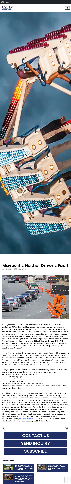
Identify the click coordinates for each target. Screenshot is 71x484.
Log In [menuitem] (7, 2)
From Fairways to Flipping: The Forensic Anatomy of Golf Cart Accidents (24, 467)
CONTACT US (35, 435)
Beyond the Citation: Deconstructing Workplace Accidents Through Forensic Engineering (23, 478)
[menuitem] (2, 2)
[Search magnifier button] (65, 428)
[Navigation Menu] (67, 8)
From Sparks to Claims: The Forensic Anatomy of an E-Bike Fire (56, 467)
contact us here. (26, 419)
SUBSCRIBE (35, 451)
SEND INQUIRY (35, 443)
